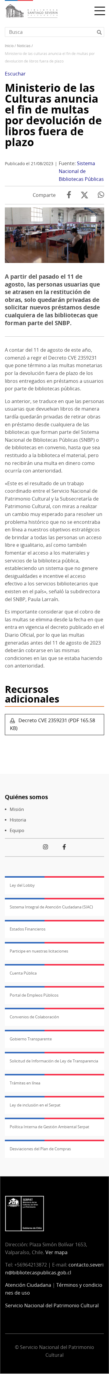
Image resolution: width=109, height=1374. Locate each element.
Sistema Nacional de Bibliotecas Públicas (81, 171)
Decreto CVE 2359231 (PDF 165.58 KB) (52, 724)
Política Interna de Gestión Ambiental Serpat (49, 1126)
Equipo (17, 830)
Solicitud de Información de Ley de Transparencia (54, 1061)
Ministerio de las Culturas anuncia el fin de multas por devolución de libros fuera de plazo (53, 114)
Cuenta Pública (23, 973)
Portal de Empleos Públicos (34, 995)
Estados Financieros (27, 929)
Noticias (24, 45)
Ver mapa (56, 1252)
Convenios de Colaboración (34, 1017)
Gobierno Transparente (31, 1039)
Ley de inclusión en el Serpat (35, 1105)
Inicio (9, 45)
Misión (17, 809)
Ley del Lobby (22, 885)
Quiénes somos (26, 797)
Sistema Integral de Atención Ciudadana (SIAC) (51, 907)
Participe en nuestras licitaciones (39, 951)
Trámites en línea (25, 1083)
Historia (18, 820)
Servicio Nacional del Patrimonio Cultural (52, 1305)
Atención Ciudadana (28, 1285)
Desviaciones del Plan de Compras (40, 1148)
